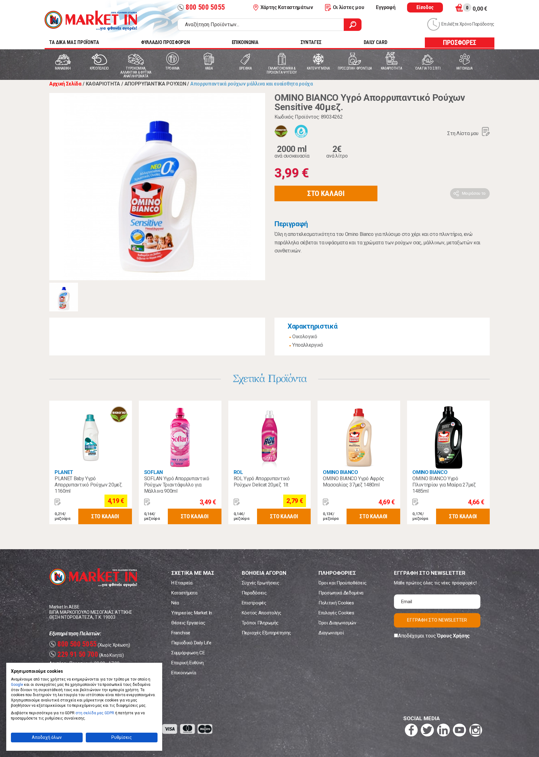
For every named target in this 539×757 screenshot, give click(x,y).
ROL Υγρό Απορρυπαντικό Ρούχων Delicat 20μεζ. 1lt (262, 482)
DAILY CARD (375, 42)
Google (17, 684)
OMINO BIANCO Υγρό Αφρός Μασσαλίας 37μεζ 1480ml (353, 482)
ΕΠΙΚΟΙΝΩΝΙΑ (245, 42)
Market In (91, 21)
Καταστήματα (184, 593)
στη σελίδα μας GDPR (94, 713)
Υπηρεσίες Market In (191, 613)
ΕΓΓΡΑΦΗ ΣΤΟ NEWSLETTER (437, 620)
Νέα (175, 603)
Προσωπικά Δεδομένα (340, 593)
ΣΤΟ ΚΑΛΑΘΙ (326, 193)
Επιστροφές (254, 603)
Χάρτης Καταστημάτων (286, 7)
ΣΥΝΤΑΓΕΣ (311, 42)
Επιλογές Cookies (336, 613)
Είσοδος (425, 7)
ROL (238, 472)
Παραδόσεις (254, 593)
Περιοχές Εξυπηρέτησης (266, 633)
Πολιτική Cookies (336, 603)
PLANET (64, 472)
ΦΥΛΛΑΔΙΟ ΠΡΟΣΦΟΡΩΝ (165, 42)
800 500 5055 (202, 7)
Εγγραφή (385, 7)
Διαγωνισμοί (331, 633)
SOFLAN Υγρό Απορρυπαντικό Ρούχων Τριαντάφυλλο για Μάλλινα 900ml (176, 485)
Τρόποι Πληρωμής (260, 623)
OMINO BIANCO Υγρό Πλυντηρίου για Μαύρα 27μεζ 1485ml (444, 485)
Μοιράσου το (474, 193)
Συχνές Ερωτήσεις (260, 583)
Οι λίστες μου (348, 7)
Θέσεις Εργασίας (188, 623)
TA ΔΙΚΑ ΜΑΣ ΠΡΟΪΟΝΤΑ (74, 42)
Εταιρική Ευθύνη (187, 663)
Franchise (180, 633)
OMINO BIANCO (340, 472)
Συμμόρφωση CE (188, 653)
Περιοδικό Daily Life (191, 643)
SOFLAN (153, 472)
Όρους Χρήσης (453, 636)
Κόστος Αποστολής (261, 613)
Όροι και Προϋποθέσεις (342, 583)
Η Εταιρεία (181, 583)
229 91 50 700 (74, 654)
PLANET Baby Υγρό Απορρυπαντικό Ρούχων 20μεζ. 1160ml (88, 485)
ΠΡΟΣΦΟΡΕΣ (459, 42)
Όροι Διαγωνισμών (337, 623)
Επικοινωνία (183, 673)
